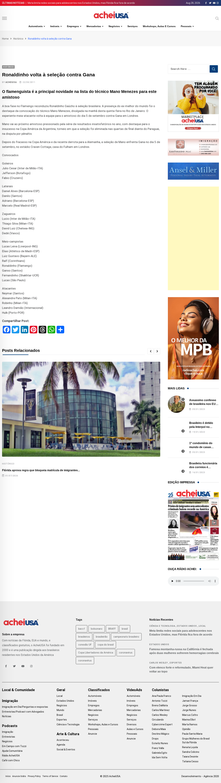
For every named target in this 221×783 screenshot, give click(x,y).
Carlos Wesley (158, 663)
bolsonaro (96, 628)
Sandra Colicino (190, 752)
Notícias (6, 716)
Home (5, 38)
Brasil (60, 715)
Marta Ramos (189, 724)
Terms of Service (50, 776)
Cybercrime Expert (162, 724)
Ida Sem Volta (159, 757)
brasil (125, 628)
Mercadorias (94, 26)
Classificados (99, 690)
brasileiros (84, 636)
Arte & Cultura (68, 734)
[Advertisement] (193, 238)
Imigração (10, 701)
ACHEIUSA (11, 82)
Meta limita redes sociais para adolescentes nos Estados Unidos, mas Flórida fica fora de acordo (81, 3)
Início (8, 776)
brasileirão (102, 636)
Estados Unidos (187, 626)
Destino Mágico (160, 733)
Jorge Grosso (189, 705)
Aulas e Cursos (135, 729)
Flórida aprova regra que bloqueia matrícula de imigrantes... (41, 470)
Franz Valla (158, 748)
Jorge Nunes (189, 710)
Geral (61, 690)
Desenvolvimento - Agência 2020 (200, 776)
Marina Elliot (189, 719)
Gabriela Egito (159, 752)
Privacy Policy (34, 776)
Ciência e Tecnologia (162, 626)
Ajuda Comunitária (12, 750)
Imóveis (54, 26)
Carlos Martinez (161, 710)
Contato (63, 776)
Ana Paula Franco (161, 696)
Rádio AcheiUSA (11, 755)
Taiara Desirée (190, 756)
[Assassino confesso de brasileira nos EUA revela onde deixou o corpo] (176, 404)
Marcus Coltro (190, 715)
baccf (81, 628)
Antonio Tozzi (159, 700)
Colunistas (160, 690)
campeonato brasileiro (126, 636)
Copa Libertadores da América (95, 652)
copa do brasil (106, 644)
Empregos (73, 26)
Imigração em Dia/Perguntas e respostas (25, 706)
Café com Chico (11, 760)
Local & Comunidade (18, 690)
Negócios (114, 26)
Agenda (61, 744)
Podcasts (9, 726)
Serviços (132, 26)
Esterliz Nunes (160, 743)
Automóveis (35, 26)
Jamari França (190, 700)
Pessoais (186, 26)
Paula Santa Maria (192, 733)
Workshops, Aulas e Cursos (159, 26)
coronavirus (125, 652)
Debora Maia (159, 729)
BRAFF (112, 628)
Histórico (18, 38)
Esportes (176, 663)
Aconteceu (63, 740)
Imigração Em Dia (191, 696)
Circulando (158, 719)
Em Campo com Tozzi (14, 746)
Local (202, 626)
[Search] (217, 18)
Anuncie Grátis (19, 776)
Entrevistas (8, 736)
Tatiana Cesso (190, 761)
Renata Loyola (190, 747)
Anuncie (92, 733)
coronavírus (85, 660)
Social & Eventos (66, 749)
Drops (155, 738)
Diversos (131, 724)
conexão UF (85, 644)
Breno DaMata (160, 705)
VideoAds (134, 690)
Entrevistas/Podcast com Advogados (23, 711)
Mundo (60, 710)
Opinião (186, 729)
